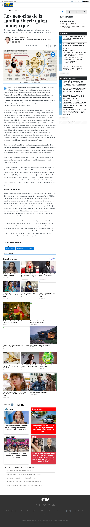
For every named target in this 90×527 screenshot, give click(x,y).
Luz (74, 511)
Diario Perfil (6, 511)
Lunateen (84, 511)
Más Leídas (64, 34)
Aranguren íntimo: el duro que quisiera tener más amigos (25, 485)
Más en (7, 405)
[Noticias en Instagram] (36, 505)
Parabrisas (52, 511)
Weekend (43, 511)
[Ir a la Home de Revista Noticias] (8, 5)
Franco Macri (21, 248)
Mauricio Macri (10, 248)
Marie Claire (21, 511)
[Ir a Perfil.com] (85, 1)
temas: (7, 246)
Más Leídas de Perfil (68, 78)
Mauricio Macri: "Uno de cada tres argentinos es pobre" (25, 474)
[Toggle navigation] (2, 5)
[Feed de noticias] (49, 505)
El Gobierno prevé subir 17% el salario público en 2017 (24, 482)
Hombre (36, 511)
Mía (79, 511)
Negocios (30, 248)
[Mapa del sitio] (53, 505)
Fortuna (29, 511)
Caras (13, 511)
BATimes (45, 515)
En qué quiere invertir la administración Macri (21, 478)
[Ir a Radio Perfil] (75, 1)
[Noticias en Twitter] (44, 505)
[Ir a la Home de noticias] (45, 500)
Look (68, 511)
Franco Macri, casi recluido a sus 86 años (20, 471)
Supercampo (60, 511)
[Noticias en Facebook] (40, 505)
